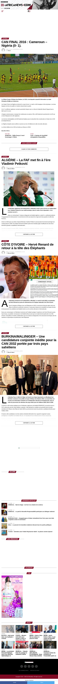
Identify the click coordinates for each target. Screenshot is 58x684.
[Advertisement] (28, 27)
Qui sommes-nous (23, 670)
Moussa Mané (11, 168)
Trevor (9, 50)
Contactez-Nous (34, 670)
